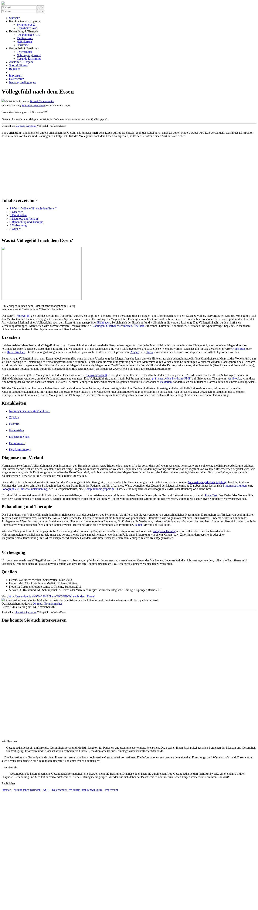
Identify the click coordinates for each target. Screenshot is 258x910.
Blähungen (98, 325)
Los (41, 7)
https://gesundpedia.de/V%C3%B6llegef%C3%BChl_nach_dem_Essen (51, 596)
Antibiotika (234, 378)
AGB (46, 789)
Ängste (134, 352)
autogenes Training (164, 531)
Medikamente (25, 38)
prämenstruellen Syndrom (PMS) (171, 378)
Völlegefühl (23, 315)
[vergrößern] (3, 302)
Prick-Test (211, 495)
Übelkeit (139, 325)
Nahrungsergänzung (29, 55)
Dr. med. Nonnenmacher (42, 101)
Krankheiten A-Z (27, 28)
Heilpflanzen (24, 41)
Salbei (138, 524)
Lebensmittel (24, 51)
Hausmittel (23, 45)
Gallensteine (16, 430)
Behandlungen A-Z (28, 34)
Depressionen (17, 443)
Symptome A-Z (26, 24)
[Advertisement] (115, 167)
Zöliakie (14, 417)
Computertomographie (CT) (101, 489)
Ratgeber (14, 68)
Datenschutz (16, 78)
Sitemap (6, 789)
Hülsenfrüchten (16, 352)
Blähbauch (103, 322)
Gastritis (14, 423)
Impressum (15, 75)
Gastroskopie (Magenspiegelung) (207, 482)
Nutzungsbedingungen (22, 82)
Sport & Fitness (18, 65)
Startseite (14, 17)
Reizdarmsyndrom (20, 449)
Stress (149, 352)
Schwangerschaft (97, 375)
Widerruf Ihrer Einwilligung (85, 789)
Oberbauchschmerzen (119, 325)
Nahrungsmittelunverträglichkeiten (29, 411)
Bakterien (166, 381)
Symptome (30, 126)
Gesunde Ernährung (29, 58)
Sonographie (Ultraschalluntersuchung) (25, 489)
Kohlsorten (239, 348)
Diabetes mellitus (19, 436)
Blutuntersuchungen (235, 485)
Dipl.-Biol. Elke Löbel (33, 105)
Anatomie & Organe (21, 62)
